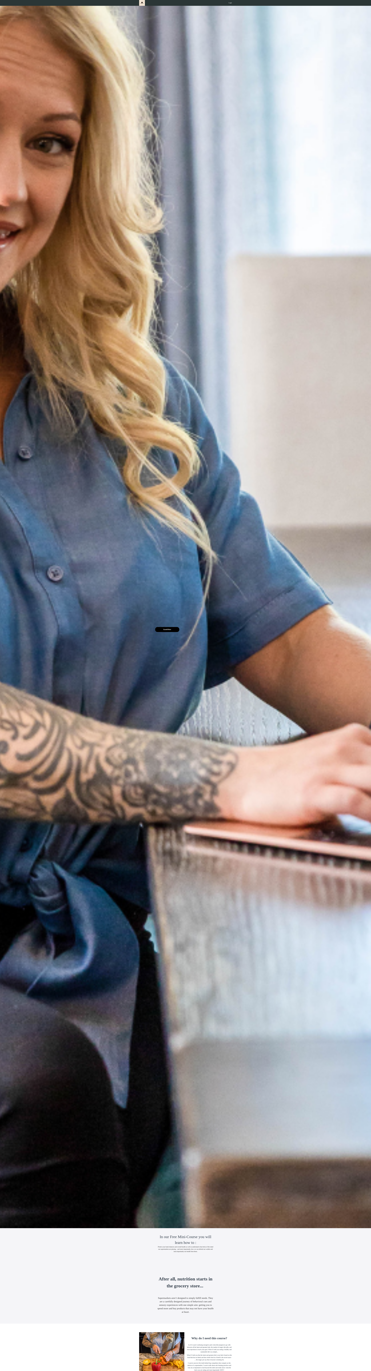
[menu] (229, 3)
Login (230, 3)
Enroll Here (167, 629)
